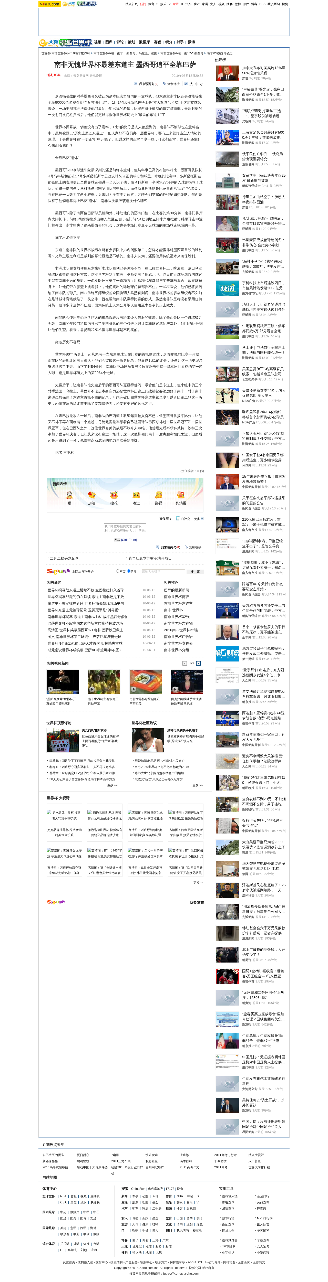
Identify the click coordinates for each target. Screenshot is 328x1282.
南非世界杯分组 (176, 650)
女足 (93, 1218)
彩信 (169, 1246)
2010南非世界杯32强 (181, 630)
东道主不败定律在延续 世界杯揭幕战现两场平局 (86, 603)
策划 (131, 42)
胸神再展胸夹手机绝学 (182, 730)
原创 (190, 1224)
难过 (136, 503)
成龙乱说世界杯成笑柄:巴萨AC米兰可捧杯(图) (84, 650)
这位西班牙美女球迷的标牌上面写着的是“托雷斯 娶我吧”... (100, 741)
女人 (213, 4)
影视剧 (191, 1208)
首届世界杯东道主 (178, 603)
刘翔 (84, 1250)
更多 (197, 519)
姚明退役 (83, 1161)
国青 (83, 1218)
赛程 (157, 42)
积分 (168, 42)
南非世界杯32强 (177, 617)
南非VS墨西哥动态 (219, 53)
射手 (180, 42)
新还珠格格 (50, 1161)
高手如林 (186, 1161)
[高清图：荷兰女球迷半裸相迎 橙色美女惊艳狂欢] (104, 853)
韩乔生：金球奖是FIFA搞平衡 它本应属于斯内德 (82, 773)
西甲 (83, 1228)
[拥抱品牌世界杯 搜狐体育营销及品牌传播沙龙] (104, 815)
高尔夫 (72, 1250)
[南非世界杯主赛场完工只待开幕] (104, 681)
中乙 (96, 1212)
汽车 (189, 4)
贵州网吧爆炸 (155, 1167)
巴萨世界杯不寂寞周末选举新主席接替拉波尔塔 (85, 623)
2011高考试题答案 (55, 1167)
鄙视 (158, 503)
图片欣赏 (263, 1224)
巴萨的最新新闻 (176, 590)
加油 (91, 503)
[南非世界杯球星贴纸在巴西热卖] (145, 681)
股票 (135, 1202)
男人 (155, 1230)
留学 (190, 1218)
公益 (145, 1196)
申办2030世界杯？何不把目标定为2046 (162, 767)
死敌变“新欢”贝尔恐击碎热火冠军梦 (159, 779)
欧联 (86, 1234)
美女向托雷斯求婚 (94, 730)
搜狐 (125, 1189)
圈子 (135, 1240)
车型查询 (263, 1240)
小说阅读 (263, 1252)
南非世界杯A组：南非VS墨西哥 (181, 53)
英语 (200, 1218)
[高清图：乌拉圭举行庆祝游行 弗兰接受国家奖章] (145, 853)
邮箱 (145, 1240)
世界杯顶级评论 (58, 723)
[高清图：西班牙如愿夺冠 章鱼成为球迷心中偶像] (64, 853)
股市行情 (228, 1218)
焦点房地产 (155, 1189)
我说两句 (274, 4)
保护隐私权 (177, 1262)
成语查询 (228, 1208)
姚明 (83, 1202)
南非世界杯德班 (176, 597)
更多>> (198, 882)
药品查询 (263, 1202)
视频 (221, 4)
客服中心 (146, 1262)
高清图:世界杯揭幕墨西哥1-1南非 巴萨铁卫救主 (85, 630)
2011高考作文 (189, 1167)
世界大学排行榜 (259, 1167)
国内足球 (49, 1212)
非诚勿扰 (220, 1161)
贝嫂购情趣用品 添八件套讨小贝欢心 (160, 761)
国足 (63, 1218)
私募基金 (152, 1161)
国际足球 (49, 1228)
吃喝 (155, 1224)
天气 (135, 1224)
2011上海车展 (121, 1161)
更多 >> (112, 785)
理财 (145, 1202)
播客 (230, 4)
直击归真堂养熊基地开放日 (150, 558)
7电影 (115, 1155)
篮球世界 (49, 1196)
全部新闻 (244, 1262)
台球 (96, 1244)
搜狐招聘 (116, 1262)
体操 (86, 1244)
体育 (151, 4)
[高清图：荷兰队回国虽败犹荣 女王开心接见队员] (185, 853)
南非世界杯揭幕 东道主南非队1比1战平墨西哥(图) (87, 617)
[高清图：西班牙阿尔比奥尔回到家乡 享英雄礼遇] (145, 815)
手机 (145, 1230)
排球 (76, 1244)
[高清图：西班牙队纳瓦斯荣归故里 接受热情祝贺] (185, 815)
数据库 (144, 42)
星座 (155, 1218)
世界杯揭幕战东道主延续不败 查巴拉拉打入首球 (86, 590)
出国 (180, 1218)
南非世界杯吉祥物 (178, 623)
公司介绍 (214, 1262)
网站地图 (229, 1262)
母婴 (135, 1218)
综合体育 (49, 1244)
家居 (205, 4)
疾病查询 (228, 1224)
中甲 (86, 1212)
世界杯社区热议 (144, 723)
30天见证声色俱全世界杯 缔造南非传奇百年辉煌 (82, 779)
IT (182, 4)
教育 (169, 1218)
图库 (108, 42)
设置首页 (69, 1262)
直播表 (95, 1196)
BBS (262, 4)
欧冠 (76, 1234)
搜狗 (285, 4)
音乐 (190, 1202)
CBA (63, 1202)
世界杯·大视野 (58, 798)
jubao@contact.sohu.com (181, 1273)
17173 (170, 1189)
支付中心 (102, 1262)
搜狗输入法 (230, 1196)
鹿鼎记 (137, 1246)
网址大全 (228, 1230)
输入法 (137, 1252)
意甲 (73, 1228)
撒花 (114, 503)
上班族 (184, 1155)
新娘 (145, 1218)
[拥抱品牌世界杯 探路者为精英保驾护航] (64, 815)
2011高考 (221, 1167)
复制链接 (173, 84)
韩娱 (180, 1202)
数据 (96, 1234)
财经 (176, 4)
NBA (63, 1196)
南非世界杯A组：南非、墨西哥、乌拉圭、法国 (125, 53)
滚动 (94, 1250)
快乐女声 (152, 1155)
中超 (63, 1212)
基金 (155, 1202)
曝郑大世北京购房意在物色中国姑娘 (159, 773)
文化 (169, 1224)
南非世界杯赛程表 (178, 643)
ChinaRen (138, 1189)
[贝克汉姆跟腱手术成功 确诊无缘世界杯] (187, 681)
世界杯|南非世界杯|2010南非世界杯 (66, 53)
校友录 (197, 1230)
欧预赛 (64, 1234)
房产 (197, 4)
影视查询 (228, 1202)
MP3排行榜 (265, 1218)
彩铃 (159, 1246)
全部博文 (259, 1262)
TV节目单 (228, 1246)
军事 (135, 1196)
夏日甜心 (83, 1155)
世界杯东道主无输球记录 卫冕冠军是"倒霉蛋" (83, 610)
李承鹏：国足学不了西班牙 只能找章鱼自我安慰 (82, 761)
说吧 (159, 1252)
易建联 (95, 1202)
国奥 (73, 1218)
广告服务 (131, 1262)
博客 (254, 4)
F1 (62, 1250)
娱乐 (163, 4)
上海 (155, 1240)
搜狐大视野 (256, 1155)
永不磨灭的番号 (53, 1155)
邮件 (246, 4)
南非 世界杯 (173, 610)
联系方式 (161, 1262)
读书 (180, 1224)
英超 (63, 1228)
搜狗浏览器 (230, 1240)
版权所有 (208, 1268)
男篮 (73, 1202)
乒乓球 (64, 1244)
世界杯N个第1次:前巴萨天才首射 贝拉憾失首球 (85, 643)
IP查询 (261, 1208)
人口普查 (255, 1161)
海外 (93, 1228)
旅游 (124, 1224)
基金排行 (263, 1196)
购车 (135, 1208)
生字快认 (228, 1252)
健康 (145, 1224)
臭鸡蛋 (181, 503)
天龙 (124, 1246)
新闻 (143, 4)
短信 (149, 1246)
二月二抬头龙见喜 (64, 558)
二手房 (156, 1208)
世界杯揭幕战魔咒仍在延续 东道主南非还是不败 (86, 597)
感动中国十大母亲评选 (92, 1167)
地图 (149, 1252)
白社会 (185, 519)
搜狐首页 (132, 4)
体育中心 (50, 1189)
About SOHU (197, 1262)
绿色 (200, 1224)
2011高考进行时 (225, 1155)
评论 (120, 42)
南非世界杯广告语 (178, 637)
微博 (238, 4)
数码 (135, 1230)
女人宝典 (263, 1246)
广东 (165, 1240)
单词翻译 (263, 1230)
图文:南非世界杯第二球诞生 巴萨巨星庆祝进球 (84, 637)
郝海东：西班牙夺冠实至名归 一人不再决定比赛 (82, 767)
